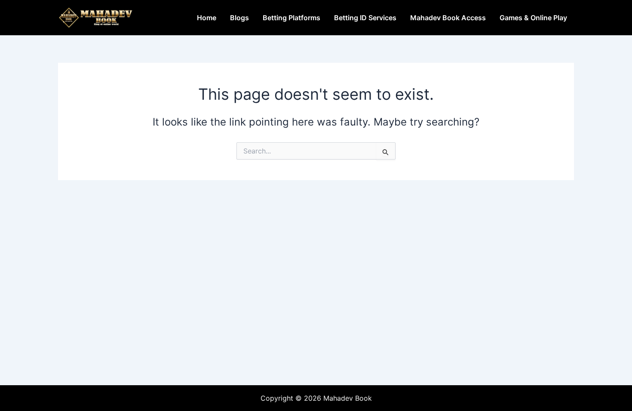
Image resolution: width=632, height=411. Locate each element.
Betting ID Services (365, 17)
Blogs (239, 17)
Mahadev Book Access (448, 17)
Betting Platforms (291, 17)
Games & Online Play (533, 17)
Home (206, 17)
